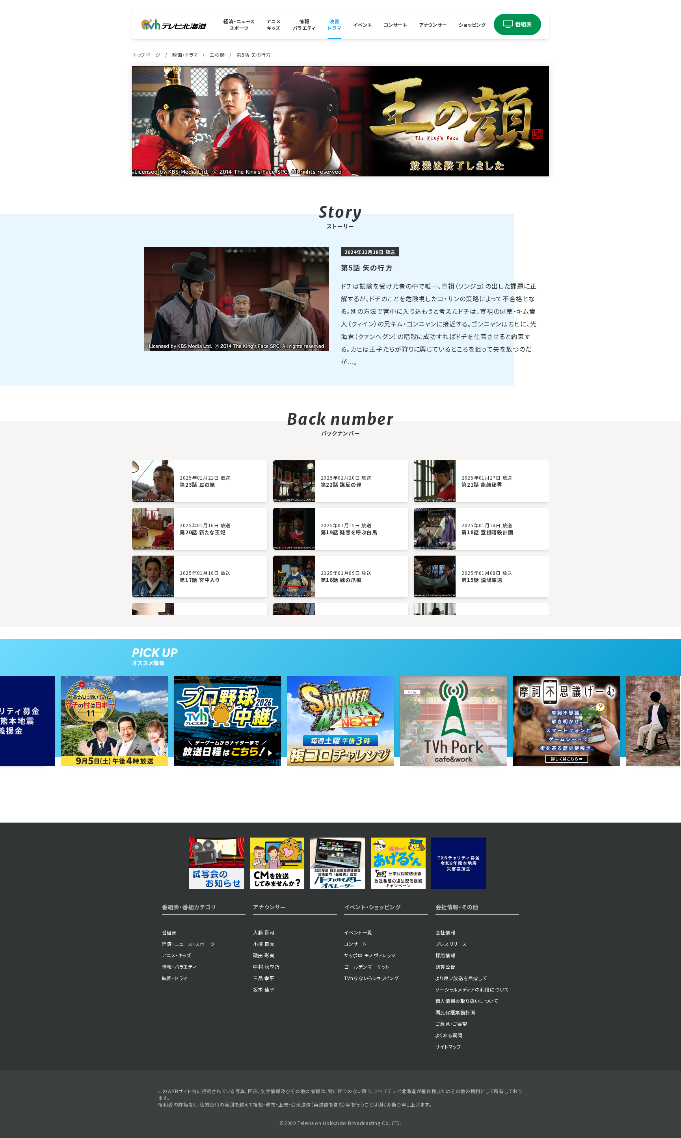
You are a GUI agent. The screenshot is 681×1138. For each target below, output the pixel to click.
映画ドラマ (334, 24)
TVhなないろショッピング (371, 978)
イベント (362, 24)
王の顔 (217, 54)
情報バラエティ (304, 24)
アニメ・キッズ (176, 955)
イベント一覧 (358, 932)
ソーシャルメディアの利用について (472, 989)
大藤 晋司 (264, 932)
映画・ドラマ (185, 54)
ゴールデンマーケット (366, 966)
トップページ (146, 54)
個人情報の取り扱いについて (466, 1000)
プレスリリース (451, 943)
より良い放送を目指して (461, 978)
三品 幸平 (264, 978)
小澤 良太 (264, 943)
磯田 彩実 (264, 955)
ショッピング (472, 24)
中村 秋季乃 (266, 966)
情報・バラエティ (179, 966)
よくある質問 (449, 1035)
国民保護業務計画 (455, 1012)
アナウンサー (433, 24)
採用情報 (445, 955)
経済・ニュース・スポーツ (188, 943)
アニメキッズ (273, 24)
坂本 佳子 (264, 989)
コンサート (395, 24)
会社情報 (445, 932)
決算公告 (445, 966)
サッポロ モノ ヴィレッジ (370, 955)
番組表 (169, 932)
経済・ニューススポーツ (239, 24)
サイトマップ (448, 1046)
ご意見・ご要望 (451, 1023)
